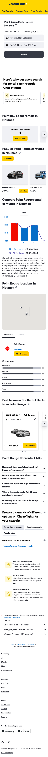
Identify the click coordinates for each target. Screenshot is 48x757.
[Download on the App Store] (23, 731)
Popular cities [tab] (9, 533)
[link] (20, 138)
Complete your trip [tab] (34, 527)
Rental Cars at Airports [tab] (13, 527)
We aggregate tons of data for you (18, 629)
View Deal (23, 191)
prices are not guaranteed (12, 617)
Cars (12, 644)
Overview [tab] (8, 335)
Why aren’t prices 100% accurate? (18, 634)
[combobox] (12, 31)
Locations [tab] (20, 335)
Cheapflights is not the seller (16, 625)
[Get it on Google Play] (8, 731)
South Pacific (21, 644)
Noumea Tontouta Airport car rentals (18, 546)
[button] (4, 4)
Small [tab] (24, 213)
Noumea (31, 644)
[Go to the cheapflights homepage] (18, 4)
